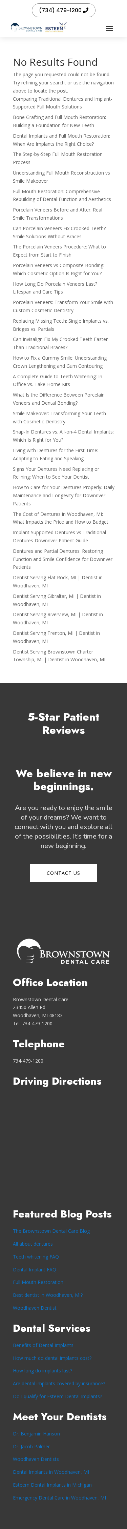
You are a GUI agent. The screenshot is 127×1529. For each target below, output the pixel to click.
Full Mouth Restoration (38, 1282)
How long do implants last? (42, 1370)
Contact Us (63, 873)
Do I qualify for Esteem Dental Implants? (57, 1396)
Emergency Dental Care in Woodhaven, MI (59, 1497)
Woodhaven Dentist (35, 1308)
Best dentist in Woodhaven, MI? (48, 1295)
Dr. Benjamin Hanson (36, 1433)
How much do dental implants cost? (52, 1358)
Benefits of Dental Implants (43, 1345)
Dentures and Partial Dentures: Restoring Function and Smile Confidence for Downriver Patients (62, 559)
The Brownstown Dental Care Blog (51, 1231)
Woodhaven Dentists (36, 1459)
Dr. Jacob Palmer (31, 1446)
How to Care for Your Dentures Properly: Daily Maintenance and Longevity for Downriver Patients (63, 495)
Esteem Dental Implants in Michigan (52, 1485)
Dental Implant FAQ (34, 1269)
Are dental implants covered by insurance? (59, 1383)
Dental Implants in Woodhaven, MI (51, 1472)
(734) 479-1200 (60, 10)
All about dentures (33, 1244)
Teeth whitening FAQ (36, 1256)
